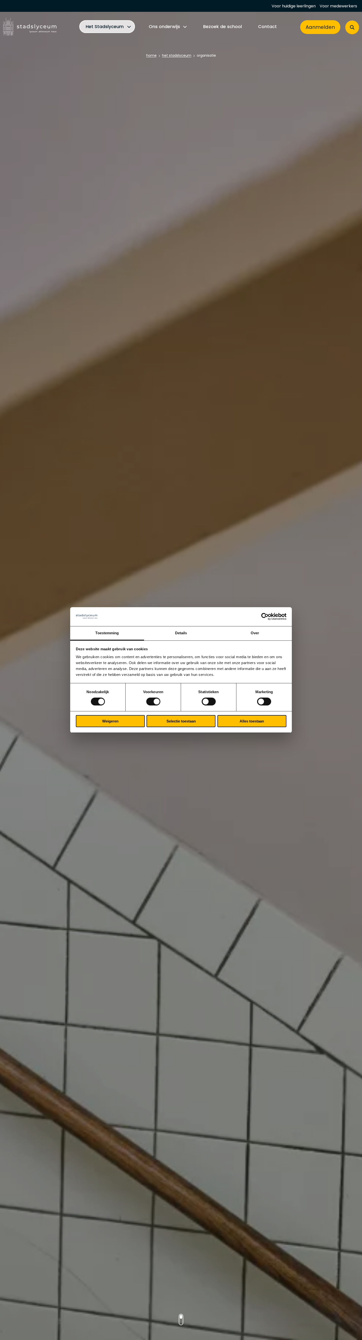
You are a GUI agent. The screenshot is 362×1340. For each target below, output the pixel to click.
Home (151, 56)
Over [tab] (255, 633)
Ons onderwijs (164, 27)
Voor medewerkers (338, 6)
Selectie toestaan (181, 721)
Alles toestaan (252, 721)
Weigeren (110, 721)
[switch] (153, 701)
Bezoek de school (222, 27)
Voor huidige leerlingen (294, 6)
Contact (267, 27)
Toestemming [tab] (107, 633)
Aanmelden (320, 28)
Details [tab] (181, 633)
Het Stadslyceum (105, 27)
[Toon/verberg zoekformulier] (352, 27)
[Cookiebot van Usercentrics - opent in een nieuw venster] (264, 616)
